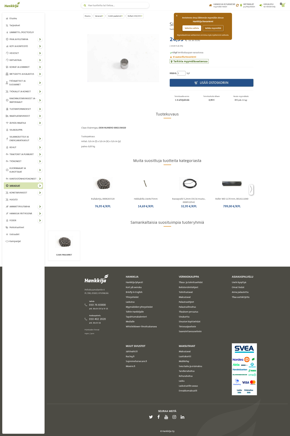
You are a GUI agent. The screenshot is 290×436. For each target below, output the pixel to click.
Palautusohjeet (186, 301)
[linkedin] (183, 417)
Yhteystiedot (132, 297)
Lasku (181, 380)
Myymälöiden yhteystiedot (139, 306)
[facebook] (159, 417)
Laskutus (130, 301)
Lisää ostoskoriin (213, 82)
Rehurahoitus (186, 376)
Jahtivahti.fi (132, 351)
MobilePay (184, 361)
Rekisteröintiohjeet (188, 287)
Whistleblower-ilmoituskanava (141, 326)
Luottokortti (185, 356)
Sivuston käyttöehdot (189, 321)
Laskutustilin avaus (188, 385)
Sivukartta (184, 316)
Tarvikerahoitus (187, 371)
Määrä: (173, 73)
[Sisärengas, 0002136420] (123, 58)
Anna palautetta (240, 292)
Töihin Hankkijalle (135, 311)
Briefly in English (134, 292)
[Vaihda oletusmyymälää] (237, 5)
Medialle (130, 321)
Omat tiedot (238, 287)
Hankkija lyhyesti (134, 282)
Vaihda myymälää (213, 28)
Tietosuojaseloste (187, 326)
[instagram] (175, 417)
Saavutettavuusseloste (190, 331)
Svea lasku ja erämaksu (190, 366)
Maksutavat (185, 297)
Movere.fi (130, 366)
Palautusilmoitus (187, 306)
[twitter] (151, 417)
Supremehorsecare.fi (136, 361)
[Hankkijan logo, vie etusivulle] (13, 5)
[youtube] (166, 417)
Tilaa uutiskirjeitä (240, 297)
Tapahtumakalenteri (136, 316)
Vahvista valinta (192, 28)
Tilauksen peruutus (188, 311)
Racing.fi (130, 356)
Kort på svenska (134, 287)
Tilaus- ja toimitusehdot (191, 282)
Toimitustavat (186, 292)
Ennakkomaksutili (188, 390)
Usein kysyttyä (239, 282)
